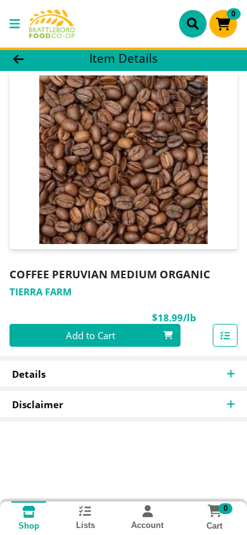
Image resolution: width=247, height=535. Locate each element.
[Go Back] (38, 59)
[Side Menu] (15, 24)
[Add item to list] (225, 335)
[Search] (193, 23)
